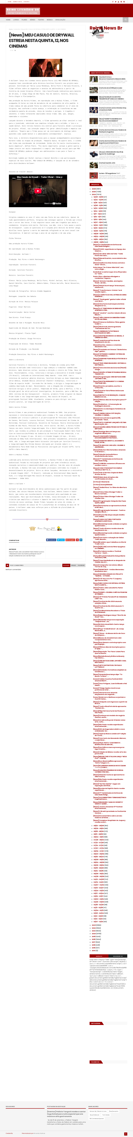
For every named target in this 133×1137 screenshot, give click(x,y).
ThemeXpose (17, 1133)
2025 (94, 192)
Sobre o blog (17, 1)
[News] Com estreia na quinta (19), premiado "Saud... (107, 419)
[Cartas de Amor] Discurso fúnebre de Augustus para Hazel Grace (112, 142)
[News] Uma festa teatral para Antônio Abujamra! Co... (108, 305)
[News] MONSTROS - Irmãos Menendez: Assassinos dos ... (108, 570)
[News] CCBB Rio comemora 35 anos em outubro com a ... (109, 464)
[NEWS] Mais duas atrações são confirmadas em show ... (105, 478)
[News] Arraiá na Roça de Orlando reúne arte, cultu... (109, 721)
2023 (94, 925)
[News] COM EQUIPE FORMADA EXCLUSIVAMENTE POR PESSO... (105, 437)
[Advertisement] (103, 55)
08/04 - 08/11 (99, 837)
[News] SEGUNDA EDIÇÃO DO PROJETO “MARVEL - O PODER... (108, 575)
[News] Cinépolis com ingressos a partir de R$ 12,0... (110, 703)
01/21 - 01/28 (98, 916)
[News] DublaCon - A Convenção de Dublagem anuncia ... (107, 405)
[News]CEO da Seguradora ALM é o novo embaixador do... (109, 730)
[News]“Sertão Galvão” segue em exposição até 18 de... (106, 785)
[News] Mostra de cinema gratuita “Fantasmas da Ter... (107, 327)
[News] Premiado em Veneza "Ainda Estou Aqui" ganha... (110, 350)
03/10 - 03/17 (99, 896)
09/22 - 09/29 (99, 236)
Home (9, 1)
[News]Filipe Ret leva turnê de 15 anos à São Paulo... (108, 712)
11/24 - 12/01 (98, 211)
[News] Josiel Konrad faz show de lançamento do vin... (106, 341)
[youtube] (118, 2)
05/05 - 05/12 (99, 874)
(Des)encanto (113, 1111)
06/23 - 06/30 (99, 854)
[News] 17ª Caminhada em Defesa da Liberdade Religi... (108, 794)
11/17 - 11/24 (98, 214)
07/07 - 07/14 (99, 848)
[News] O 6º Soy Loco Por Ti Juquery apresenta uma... (107, 579)
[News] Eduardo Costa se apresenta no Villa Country (108, 776)
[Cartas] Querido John (107, 163)
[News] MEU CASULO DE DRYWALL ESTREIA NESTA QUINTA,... (109, 584)
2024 (94, 194)
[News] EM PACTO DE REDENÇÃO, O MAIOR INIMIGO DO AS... (109, 396)
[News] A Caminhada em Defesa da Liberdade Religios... (107, 245)
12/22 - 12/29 (98, 200)
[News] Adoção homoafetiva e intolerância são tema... (105, 455)
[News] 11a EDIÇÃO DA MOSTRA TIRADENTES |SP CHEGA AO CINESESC (111, 98)
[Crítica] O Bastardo (101, 482)
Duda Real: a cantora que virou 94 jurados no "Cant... (109, 273)
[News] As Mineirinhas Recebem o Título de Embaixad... (109, 611)
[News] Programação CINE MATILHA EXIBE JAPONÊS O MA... (109, 378)
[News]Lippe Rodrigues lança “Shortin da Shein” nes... (109, 616)
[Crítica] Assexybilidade (102, 485)
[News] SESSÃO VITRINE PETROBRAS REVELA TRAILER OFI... (109, 373)
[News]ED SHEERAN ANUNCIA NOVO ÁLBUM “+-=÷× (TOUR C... (109, 766)
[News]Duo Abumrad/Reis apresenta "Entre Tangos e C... (108, 762)
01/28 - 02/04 (99, 913)
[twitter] (116, 2)
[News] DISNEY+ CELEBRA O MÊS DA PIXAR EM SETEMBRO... (110, 593)
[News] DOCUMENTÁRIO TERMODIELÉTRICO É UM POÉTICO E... (109, 798)
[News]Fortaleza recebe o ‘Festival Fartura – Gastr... (107, 552)
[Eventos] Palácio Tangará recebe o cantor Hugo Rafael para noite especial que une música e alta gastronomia (66, 1114)
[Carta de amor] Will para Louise (110, 88)
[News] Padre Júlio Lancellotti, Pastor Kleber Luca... (108, 589)
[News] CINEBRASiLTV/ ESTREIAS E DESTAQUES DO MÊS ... (106, 332)
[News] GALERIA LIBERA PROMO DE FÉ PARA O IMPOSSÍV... (110, 428)
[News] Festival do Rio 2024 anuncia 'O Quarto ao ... (108, 607)
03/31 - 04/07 (99, 888)
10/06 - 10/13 (98, 231)
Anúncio (99, 956)
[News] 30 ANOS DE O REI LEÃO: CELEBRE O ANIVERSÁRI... (109, 446)
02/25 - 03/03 (99, 902)
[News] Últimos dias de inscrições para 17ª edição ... (109, 400)
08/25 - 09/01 (99, 828)
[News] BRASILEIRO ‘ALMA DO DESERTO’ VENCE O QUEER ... (108, 803)
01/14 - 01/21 (98, 919)
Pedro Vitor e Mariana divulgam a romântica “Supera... (106, 277)
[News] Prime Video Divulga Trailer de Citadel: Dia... (108, 497)
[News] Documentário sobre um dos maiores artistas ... (107, 817)
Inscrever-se (118, 956)
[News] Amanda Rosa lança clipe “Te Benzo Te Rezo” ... (107, 675)
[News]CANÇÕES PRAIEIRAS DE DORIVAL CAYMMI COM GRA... (108, 771)
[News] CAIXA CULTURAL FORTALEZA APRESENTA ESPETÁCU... (107, 520)
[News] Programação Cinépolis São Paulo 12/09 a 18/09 (109, 502)
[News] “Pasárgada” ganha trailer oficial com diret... (109, 300)
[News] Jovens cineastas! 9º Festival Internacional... (107, 808)
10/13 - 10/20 (98, 228)
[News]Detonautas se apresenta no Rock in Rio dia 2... (109, 506)
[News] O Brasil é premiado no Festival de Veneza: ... (109, 812)
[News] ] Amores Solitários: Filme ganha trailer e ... (109, 323)
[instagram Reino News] (121, 2)
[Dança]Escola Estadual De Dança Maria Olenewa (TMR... (109, 557)
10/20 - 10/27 (99, 225)
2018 (94, 939)
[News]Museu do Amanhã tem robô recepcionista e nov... (107, 639)
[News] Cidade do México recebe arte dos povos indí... (109, 753)
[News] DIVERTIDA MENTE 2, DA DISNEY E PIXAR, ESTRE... (108, 442)
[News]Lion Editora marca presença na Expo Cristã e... (108, 748)
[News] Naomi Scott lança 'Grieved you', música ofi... (109, 286)
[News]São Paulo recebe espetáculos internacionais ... (108, 725)
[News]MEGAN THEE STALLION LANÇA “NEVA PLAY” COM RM (110, 757)
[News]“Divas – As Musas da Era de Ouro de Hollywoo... (109, 634)
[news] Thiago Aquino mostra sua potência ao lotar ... (106, 689)
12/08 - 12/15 (98, 205)
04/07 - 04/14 (99, 885)
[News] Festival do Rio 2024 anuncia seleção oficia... (107, 602)
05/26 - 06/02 (99, 865)
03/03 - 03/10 (99, 899)
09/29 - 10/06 (99, 234)
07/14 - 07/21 (99, 845)
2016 (94, 945)
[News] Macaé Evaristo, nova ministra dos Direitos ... (109, 259)
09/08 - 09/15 (99, 242)
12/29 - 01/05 (98, 197)
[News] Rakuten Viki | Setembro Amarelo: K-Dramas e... (109, 451)
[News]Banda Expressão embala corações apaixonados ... (110, 525)
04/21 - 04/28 (99, 879)
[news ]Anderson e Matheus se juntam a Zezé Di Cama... (109, 698)
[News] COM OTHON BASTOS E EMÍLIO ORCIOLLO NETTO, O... (107, 469)
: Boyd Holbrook (94, 1115)
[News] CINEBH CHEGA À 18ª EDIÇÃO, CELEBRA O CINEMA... (107, 414)
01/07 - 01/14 (98, 922)
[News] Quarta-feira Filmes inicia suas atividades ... (108, 391)
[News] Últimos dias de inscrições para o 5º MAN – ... (109, 648)
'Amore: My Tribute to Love (97, 1111)
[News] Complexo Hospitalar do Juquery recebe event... (109, 821)
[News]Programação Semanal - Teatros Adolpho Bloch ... (109, 511)
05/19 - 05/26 (99, 868)
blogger (66, 565)
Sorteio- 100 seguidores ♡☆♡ (109, 173)
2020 (94, 934)
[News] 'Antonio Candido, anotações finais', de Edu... (108, 282)
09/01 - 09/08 (99, 826)
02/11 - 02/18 (98, 908)
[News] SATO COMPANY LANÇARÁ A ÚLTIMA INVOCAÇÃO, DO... (109, 423)
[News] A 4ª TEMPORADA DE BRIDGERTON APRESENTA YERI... (109, 309)
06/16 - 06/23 (99, 857)
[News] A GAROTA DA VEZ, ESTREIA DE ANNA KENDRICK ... (109, 296)
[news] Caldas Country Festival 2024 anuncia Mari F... (107, 680)
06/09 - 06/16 (99, 860)
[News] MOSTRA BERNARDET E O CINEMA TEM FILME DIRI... (108, 382)
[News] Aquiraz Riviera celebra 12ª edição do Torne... (109, 734)
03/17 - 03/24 (99, 893)
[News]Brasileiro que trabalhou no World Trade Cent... (109, 543)
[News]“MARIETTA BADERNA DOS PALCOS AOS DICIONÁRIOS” (110, 120)
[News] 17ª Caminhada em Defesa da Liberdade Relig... (108, 460)
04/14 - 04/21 (99, 882)
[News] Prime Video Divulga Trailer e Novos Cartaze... (107, 493)
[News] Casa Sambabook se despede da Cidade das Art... (109, 561)
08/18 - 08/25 (99, 831)
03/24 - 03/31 (99, 891)
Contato (26, 1)
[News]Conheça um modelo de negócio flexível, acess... (109, 716)
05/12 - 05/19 (98, 871)
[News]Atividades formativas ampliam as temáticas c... (109, 671)
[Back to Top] (125, 1134)
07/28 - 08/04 (99, 840)
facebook (81, 565)
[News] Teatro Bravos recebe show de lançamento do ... (108, 529)
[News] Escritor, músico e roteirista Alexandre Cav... (107, 346)
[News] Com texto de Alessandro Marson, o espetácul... (109, 739)
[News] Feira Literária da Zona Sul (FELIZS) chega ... (109, 369)
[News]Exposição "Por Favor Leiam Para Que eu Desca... (109, 652)
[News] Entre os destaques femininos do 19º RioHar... (109, 410)
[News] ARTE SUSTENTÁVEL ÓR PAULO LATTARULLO (107, 666)
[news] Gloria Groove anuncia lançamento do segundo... (105, 693)
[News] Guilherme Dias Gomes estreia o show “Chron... (109, 264)
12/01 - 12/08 (98, 208)
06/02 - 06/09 (99, 862)
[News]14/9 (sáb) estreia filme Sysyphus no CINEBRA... (109, 547)
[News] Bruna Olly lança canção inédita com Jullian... (108, 516)
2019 (94, 937)
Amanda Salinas (39, 1133)
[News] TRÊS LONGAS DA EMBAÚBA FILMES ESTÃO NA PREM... (109, 318)
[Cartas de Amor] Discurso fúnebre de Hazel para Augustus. (112, 131)
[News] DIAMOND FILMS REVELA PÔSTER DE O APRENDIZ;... (110, 359)
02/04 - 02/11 (99, 910)
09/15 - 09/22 (99, 239)
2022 (94, 928)
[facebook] (113, 2)
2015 (94, 948)
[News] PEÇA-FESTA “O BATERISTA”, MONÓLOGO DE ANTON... (107, 744)
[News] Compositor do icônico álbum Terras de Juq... (108, 566)
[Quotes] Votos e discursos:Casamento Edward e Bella (112, 78)
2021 (94, 931)
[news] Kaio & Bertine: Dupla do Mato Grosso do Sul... (108, 473)
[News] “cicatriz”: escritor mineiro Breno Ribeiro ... (109, 314)
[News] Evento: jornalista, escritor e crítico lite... (107, 387)
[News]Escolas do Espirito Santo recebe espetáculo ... (109, 789)
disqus (73, 565)
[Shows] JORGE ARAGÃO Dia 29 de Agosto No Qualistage (111, 153)
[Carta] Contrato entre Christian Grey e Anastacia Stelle (112, 109)
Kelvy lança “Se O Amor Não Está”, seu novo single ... (108, 268)
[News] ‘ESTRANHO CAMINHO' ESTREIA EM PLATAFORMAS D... (109, 355)
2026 (94, 189)
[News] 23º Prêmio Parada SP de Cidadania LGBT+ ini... (110, 598)
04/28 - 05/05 (99, 876)
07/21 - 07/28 (99, 843)
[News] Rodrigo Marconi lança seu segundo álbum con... (106, 432)
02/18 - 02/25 (99, 905)
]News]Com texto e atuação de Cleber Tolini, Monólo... (108, 538)
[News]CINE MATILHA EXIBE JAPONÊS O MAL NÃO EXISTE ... (109, 662)
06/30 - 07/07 (99, 851)
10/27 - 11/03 (98, 222)
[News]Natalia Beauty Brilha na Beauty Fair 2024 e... (108, 657)
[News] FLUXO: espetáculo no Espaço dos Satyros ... (109, 250)
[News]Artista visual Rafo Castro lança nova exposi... (108, 625)
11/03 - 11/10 (98, 219)
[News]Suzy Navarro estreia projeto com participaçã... (109, 643)
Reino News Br (106, 28)
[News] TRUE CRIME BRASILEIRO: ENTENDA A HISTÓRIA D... (109, 364)
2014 (94, 951)
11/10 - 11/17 (98, 217)
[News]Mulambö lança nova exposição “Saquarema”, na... (108, 620)
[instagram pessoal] (124, 2)
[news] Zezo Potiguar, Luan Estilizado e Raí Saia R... (110, 684)
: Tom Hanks (106, 1115)
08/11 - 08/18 (98, 834)
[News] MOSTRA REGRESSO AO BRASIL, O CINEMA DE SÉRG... (108, 337)
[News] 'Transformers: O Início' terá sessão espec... (107, 291)
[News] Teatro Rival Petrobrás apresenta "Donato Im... (109, 707)
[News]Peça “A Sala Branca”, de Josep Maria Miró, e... (108, 630)
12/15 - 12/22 (98, 203)
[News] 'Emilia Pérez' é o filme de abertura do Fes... (110, 488)
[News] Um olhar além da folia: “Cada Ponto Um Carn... (108, 255)
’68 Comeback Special (96, 1118)
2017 (94, 942)
